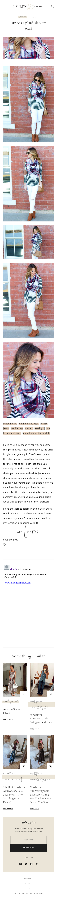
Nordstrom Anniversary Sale (40, 704)
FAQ (28, 888)
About (28, 883)
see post (7, 719)
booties (29, 428)
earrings (39, 428)
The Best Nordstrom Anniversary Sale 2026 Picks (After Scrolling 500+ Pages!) (14, 795)
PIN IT (30, 104)
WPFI (40, 893)
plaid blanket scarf (29, 424)
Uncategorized (10, 702)
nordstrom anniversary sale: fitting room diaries (41, 719)
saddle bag (17, 428)
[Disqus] (28, 603)
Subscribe (28, 847)
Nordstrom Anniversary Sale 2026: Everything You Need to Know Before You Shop (41, 795)
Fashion (23, 17)
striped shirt (10, 424)
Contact (28, 879)
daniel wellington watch (36, 433)
